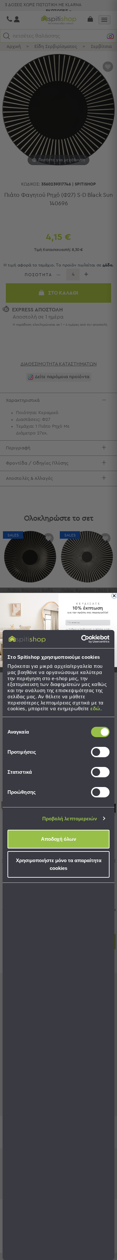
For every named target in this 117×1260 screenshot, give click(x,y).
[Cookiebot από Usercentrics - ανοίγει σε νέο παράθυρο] (83, 639)
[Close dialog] (114, 596)
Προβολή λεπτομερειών (69, 818)
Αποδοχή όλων (58, 839)
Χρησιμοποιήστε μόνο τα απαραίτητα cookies (58, 864)
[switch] (100, 752)
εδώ (95, 708)
